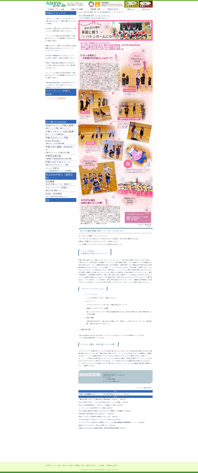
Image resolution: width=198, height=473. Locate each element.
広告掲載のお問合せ (112, 465)
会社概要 (101, 465)
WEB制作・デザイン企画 (56, 9)
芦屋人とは (130, 9)
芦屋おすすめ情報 (77, 9)
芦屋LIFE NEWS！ (113, 9)
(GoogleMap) (121, 375)
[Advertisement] (99, 446)
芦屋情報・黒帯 (95, 9)
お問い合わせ (146, 9)
